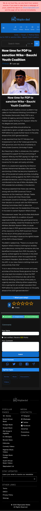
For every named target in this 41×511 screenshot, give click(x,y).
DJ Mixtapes (7, 437)
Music (15, 377)
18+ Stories (7, 416)
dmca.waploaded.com (31, 8)
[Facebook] (27, 364)
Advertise (24, 429)
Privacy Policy (8, 495)
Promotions (25, 432)
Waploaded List (8, 466)
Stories (6, 377)
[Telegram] (33, 364)
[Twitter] (14, 364)
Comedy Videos (8, 446)
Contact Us (25, 435)
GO (37, 44)
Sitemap (6, 498)
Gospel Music (7, 428)
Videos (6, 382)
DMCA (5, 492)
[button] (4, 28)
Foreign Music (8, 425)
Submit (20, 354)
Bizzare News (8, 440)
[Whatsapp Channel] (7, 364)
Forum (6, 64)
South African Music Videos (8, 462)
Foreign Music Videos (8, 456)
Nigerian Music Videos (8, 451)
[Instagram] (20, 364)
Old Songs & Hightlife (7, 432)
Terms (5, 488)
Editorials (6, 443)
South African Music (8, 420)
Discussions (24, 377)
